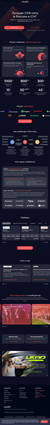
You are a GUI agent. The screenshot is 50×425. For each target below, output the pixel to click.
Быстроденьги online (27, 230)
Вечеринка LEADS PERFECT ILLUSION (13, 307)
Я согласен (44, 421)
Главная (6, 390)
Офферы (6, 396)
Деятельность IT (8, 400)
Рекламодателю (36, 27)
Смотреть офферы (26, 121)
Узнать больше (13, 341)
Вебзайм (5, 230)
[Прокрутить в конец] (47, 223)
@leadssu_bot (38, 394)
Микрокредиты (6, 223)
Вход (21, 390)
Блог (5, 402)
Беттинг (40, 223)
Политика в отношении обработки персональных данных (19, 412)
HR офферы (32, 223)
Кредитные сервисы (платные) (20, 223)
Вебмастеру (14, 27)
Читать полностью (10, 279)
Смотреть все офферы (26, 247)
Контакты (6, 398)
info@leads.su (41, 390)
